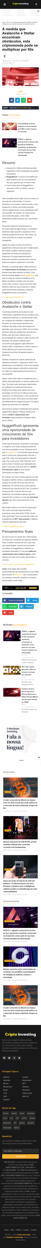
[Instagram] (14, 1058)
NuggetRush (12, 452)
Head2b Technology (15, 1237)
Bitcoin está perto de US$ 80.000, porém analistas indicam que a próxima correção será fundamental (19, 844)
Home (3, 22)
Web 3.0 (9, 22)
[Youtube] (9, 1058)
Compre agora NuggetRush (13, 297)
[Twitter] (19, 1058)
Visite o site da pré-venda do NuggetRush (18, 564)
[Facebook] (4, 1058)
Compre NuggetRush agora (13, 526)
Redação (24, 677)
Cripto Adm (24, 655)
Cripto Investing (23, 1235)
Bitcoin (7, 791)
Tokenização (9, 921)
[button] (5, 4)
